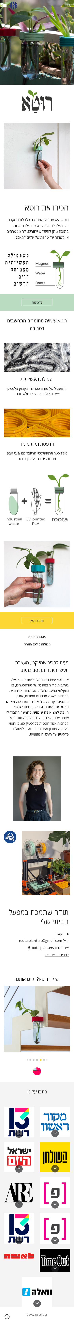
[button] (4, 5)
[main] (37, 224)
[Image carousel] (37, 1023)
